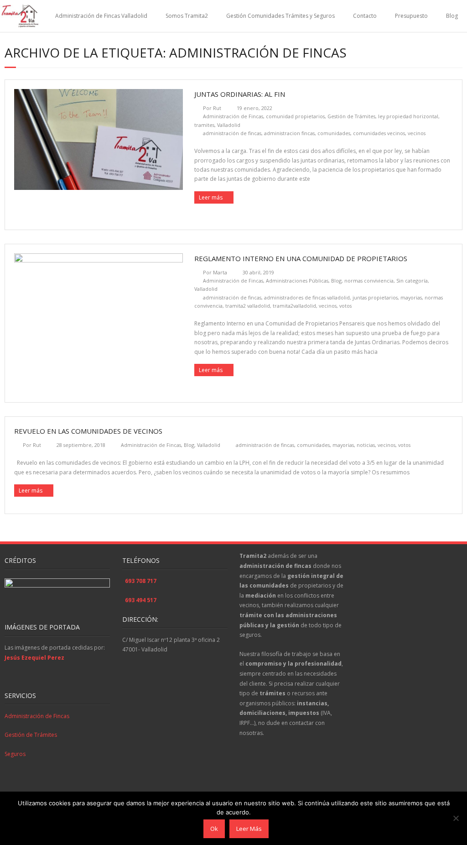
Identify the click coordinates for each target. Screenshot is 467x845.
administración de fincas (232, 133)
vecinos (416, 133)
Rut (217, 108)
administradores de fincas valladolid (307, 297)
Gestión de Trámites (351, 116)
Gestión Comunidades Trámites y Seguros (280, 16)
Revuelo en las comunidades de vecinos (88, 431)
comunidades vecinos (379, 133)
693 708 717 (140, 581)
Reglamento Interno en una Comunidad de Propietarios (301, 258)
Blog (452, 16)
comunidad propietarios (295, 116)
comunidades (333, 133)
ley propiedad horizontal (408, 116)
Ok (214, 828)
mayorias (411, 297)
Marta (220, 272)
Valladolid (228, 124)
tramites (204, 124)
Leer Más (249, 828)
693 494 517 (140, 600)
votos (345, 305)
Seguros (15, 754)
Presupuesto (411, 16)
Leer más (211, 197)
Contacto (365, 16)
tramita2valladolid (294, 305)
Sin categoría (412, 280)
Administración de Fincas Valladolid (101, 16)
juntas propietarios (375, 297)
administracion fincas (289, 133)
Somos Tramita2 (187, 16)
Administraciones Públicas (297, 280)
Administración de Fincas (233, 116)
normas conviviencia (369, 280)
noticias (366, 444)
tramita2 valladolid (247, 305)
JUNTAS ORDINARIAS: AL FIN (239, 94)
